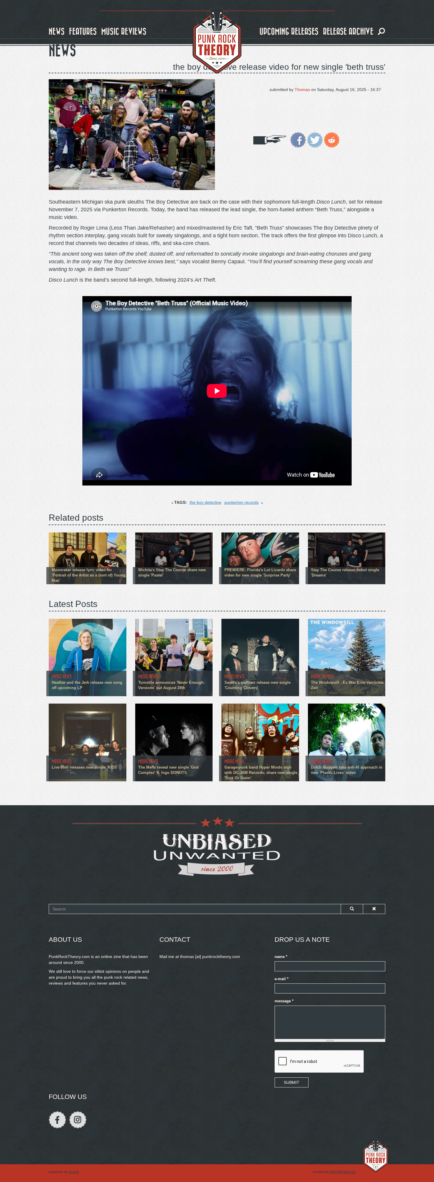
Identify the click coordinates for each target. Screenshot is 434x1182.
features (83, 32)
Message (284, 1001)
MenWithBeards (343, 1172)
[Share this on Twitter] (315, 139)
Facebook (57, 1120)
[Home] (217, 41)
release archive (348, 32)
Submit (291, 1082)
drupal (73, 1172)
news (57, 32)
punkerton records (241, 502)
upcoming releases (289, 32)
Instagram (78, 1120)
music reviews (123, 32)
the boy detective (205, 502)
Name (281, 957)
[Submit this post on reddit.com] (332, 139)
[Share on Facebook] (298, 139)
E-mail (281, 979)
